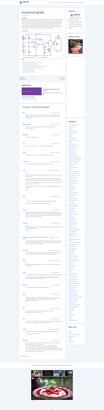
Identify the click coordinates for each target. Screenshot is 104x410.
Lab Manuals (71, 218)
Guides (69, 196)
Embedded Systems (72, 181)
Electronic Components (73, 173)
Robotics (70, 269)
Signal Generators (72, 281)
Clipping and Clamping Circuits (74, 157)
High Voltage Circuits (72, 200)
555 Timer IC (71, 126)
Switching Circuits (72, 287)
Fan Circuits (70, 187)
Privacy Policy (71, 342)
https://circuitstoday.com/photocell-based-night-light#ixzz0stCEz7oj (44, 277)
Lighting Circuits (30, 98)
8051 (69, 128)
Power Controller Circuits (73, 242)
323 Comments (46, 92)
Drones (69, 169)
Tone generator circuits (73, 304)
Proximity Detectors (72, 256)
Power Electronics (72, 244)
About (69, 330)
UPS (69, 312)
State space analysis (72, 285)
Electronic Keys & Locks (73, 175)
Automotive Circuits (72, 140)
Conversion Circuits (72, 161)
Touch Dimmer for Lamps (28, 97)
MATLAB (70, 225)
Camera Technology (72, 155)
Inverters (70, 216)
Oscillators (70, 235)
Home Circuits (51, 92)
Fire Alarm (70, 190)
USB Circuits (71, 314)
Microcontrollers (71, 227)
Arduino (70, 134)
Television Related (72, 293)
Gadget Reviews (71, 194)
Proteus (70, 254)
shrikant (24, 152)
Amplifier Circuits (71, 132)
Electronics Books (72, 177)
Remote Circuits (71, 265)
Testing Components (72, 298)
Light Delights (38, 378)
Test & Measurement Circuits (74, 296)
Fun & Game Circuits (72, 192)
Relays (69, 263)
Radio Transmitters (72, 260)
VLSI (69, 318)
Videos (69, 316)
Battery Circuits (71, 148)
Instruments (70, 212)
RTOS (69, 271)
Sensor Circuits (71, 277)
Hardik (24, 196)
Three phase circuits (72, 300)
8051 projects (71, 130)
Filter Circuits (71, 188)
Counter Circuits (71, 163)
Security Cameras (72, 275)
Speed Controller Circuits (73, 283)
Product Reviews (71, 248)
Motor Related (71, 231)
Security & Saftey (71, 273)
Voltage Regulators (72, 320)
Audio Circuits (71, 138)
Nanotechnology (71, 233)
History (69, 202)
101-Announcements (72, 124)
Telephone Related (72, 291)
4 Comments (24, 98)
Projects (70, 252)
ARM (69, 136)
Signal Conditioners (72, 279)
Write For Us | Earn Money (78, 2)
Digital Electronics (72, 167)
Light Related (71, 221)
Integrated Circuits (72, 214)
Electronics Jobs (71, 179)
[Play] (59, 373)
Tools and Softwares (72, 306)
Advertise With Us (67, 2)
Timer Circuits (71, 302)
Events (69, 185)
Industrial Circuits (72, 206)
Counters (70, 165)
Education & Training (72, 171)
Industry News (71, 208)
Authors (70, 332)
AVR (69, 142)
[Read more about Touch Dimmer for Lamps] (32, 91)
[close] (52, 405)
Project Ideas (71, 250)
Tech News (70, 289)
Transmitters (70, 308)
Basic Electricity (71, 144)
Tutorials (70, 310)
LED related (70, 219)
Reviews (70, 267)
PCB (69, 237)
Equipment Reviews (72, 183)
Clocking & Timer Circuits (73, 159)
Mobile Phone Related (72, 229)
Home (49, 2)
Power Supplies (71, 246)
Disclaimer (70, 340)
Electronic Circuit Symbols (73, 334)
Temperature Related (72, 295)
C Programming (71, 152)
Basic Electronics (71, 146)
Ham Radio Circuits (72, 198)
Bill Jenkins (25, 285)
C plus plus (70, 150)
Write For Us (70, 338)
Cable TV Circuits (72, 154)
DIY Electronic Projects (57, 2)
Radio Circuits (71, 258)
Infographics (70, 210)
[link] (33, 378)
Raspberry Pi (71, 262)
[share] (71, 378)
